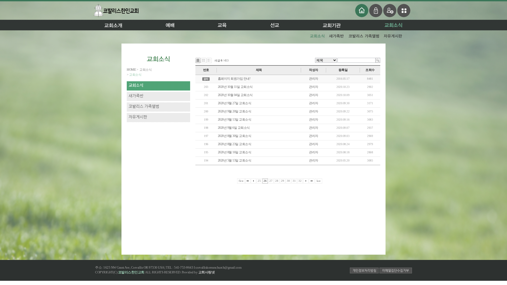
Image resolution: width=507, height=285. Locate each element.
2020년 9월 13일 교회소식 (234, 119)
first (241, 180)
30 (288, 180)
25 (259, 180)
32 (299, 180)
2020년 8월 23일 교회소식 (234, 144)
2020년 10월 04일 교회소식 (235, 95)
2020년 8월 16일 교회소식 (234, 152)
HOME (132, 70)
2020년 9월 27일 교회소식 (234, 103)
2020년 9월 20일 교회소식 (234, 111)
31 (294, 180)
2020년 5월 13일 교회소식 (235, 160)
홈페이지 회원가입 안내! (234, 78)
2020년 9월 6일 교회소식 (234, 128)
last (319, 180)
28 (276, 180)
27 (270, 180)
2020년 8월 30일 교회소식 (234, 136)
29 (282, 180)
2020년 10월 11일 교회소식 (235, 87)
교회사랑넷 (206, 272)
